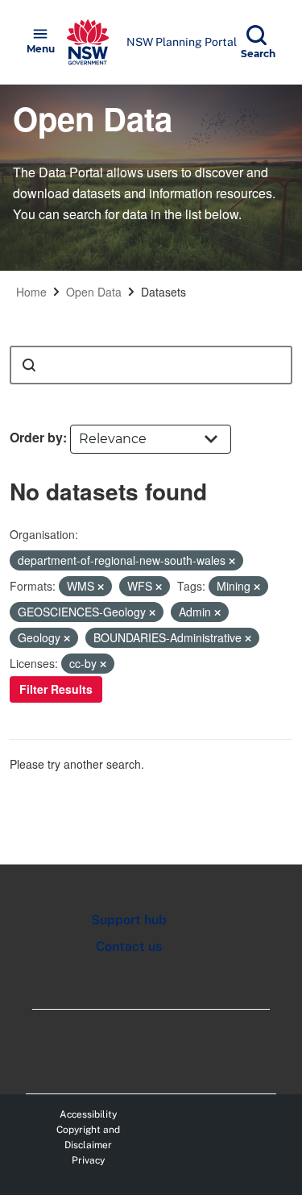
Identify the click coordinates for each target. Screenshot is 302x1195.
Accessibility (88, 1114)
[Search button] (29, 365)
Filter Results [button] (56, 689)
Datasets (163, 292)
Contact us (129, 946)
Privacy (88, 1160)
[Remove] (232, 560)
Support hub (129, 919)
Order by (36, 437)
